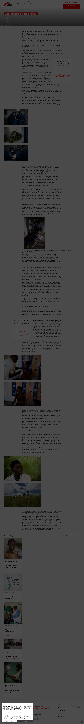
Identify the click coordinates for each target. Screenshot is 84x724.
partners (9, 706)
